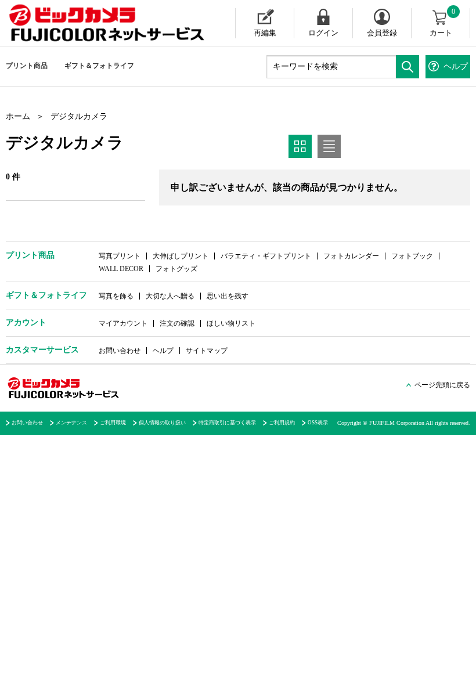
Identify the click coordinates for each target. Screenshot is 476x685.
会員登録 (382, 32)
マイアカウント (123, 323)
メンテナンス (71, 423)
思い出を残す (227, 296)
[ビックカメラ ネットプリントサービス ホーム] (96, 23)
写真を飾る (116, 296)
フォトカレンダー (351, 256)
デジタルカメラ (79, 116)
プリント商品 (27, 66)
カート (443, 22)
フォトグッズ (176, 269)
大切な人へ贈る (170, 296)
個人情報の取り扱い (162, 423)
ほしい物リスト (231, 323)
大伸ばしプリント (180, 256)
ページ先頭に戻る (442, 385)
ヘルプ (163, 351)
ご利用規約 (282, 423)
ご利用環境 (113, 423)
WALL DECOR (121, 269)
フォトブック (412, 256)
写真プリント (119, 256)
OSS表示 (318, 423)
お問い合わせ (119, 351)
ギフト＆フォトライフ (99, 66)
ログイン (323, 32)
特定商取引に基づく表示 (227, 423)
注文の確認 (177, 323)
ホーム (18, 116)
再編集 (265, 32)
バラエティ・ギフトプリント (266, 256)
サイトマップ (207, 351)
